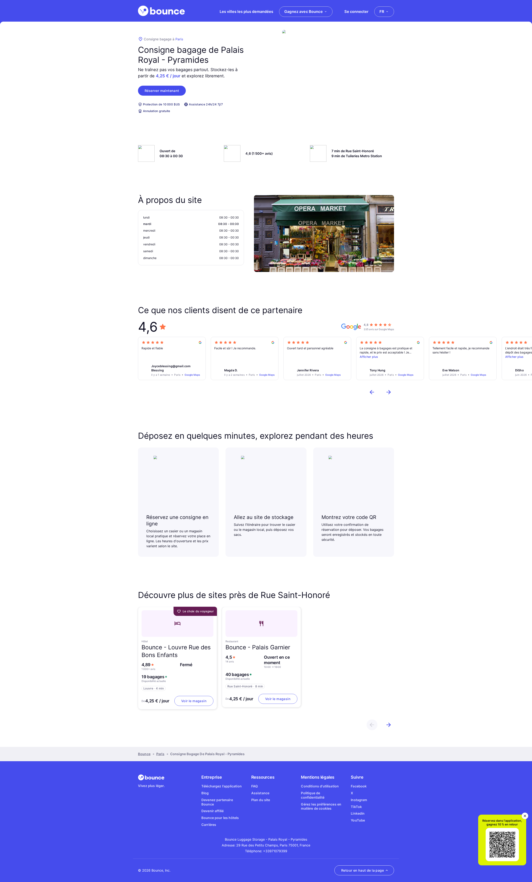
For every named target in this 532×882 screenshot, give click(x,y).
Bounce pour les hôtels (220, 818)
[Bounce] (161, 11)
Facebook (359, 786)
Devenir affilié (212, 811)
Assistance (260, 793)
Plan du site (260, 800)
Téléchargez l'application (221, 786)
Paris (179, 39)
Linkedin (358, 813)
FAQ (254, 786)
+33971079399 (275, 851)
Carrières (208, 825)
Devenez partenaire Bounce (217, 802)
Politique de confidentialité (312, 795)
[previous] (372, 392)
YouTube (358, 820)
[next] (388, 392)
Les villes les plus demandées (246, 11)
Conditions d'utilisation (320, 786)
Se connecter (356, 11)
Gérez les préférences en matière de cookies (321, 806)
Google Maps (192, 374)
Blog (205, 793)
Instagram (359, 800)
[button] (162, 91)
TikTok (356, 807)
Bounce (144, 754)
